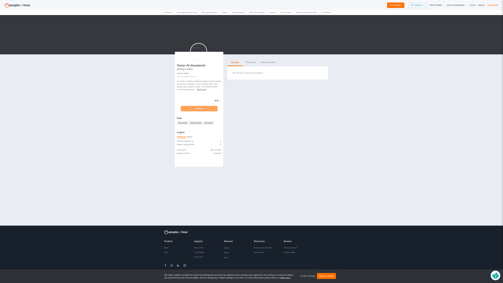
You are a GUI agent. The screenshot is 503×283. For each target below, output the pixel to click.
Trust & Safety (199, 252)
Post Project (396, 5)
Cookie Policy (285, 277)
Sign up (481, 5)
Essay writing (182, 123)
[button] (417, 5)
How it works (436, 5)
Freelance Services (290, 248)
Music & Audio (286, 12)
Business (272, 12)
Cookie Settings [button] (307, 275)
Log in (472, 5)
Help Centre (198, 257)
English (186, 76)
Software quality (195, 123)
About (166, 248)
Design (224, 12)
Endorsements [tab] (268, 62)
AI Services (168, 12)
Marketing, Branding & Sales (306, 12)
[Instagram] (185, 265)
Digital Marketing (238, 12)
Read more (201, 89)
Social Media (326, 12)
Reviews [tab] (235, 62)
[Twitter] (172, 265)
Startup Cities (259, 252)
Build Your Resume (455, 5)
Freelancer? (492, 5)
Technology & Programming (187, 12)
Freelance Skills (289, 252)
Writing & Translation (209, 12)
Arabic (179, 76)
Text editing (208, 123)
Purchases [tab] (251, 62)
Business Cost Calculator (263, 248)
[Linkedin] (178, 265)
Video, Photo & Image (257, 12)
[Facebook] (166, 265)
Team (166, 252)
